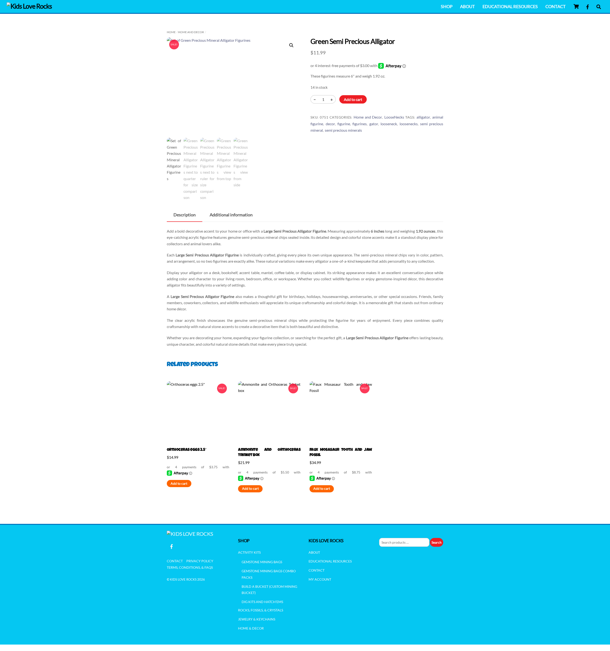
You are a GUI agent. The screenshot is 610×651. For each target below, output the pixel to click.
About (467, 6)
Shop (446, 6)
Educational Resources (510, 6)
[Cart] (576, 6)
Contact (555, 6)
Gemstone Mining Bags (262, 562)
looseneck (389, 123)
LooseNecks (394, 117)
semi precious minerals (343, 130)
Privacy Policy (199, 561)
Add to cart (353, 99)
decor (330, 123)
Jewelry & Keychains (256, 619)
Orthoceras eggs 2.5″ (187, 450)
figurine (343, 123)
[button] (291, 45)
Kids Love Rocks (183, 579)
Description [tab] (184, 214)
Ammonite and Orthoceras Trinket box (269, 452)
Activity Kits (249, 552)
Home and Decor (191, 32)
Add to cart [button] (179, 483)
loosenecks (409, 123)
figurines (359, 123)
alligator (423, 117)
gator (373, 123)
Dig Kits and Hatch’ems (262, 602)
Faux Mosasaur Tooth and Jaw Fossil (341, 452)
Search (437, 542)
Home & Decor (251, 628)
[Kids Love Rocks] (29, 6)
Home (171, 32)
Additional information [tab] (231, 214)
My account (320, 579)
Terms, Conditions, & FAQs (190, 567)
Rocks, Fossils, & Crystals (260, 610)
